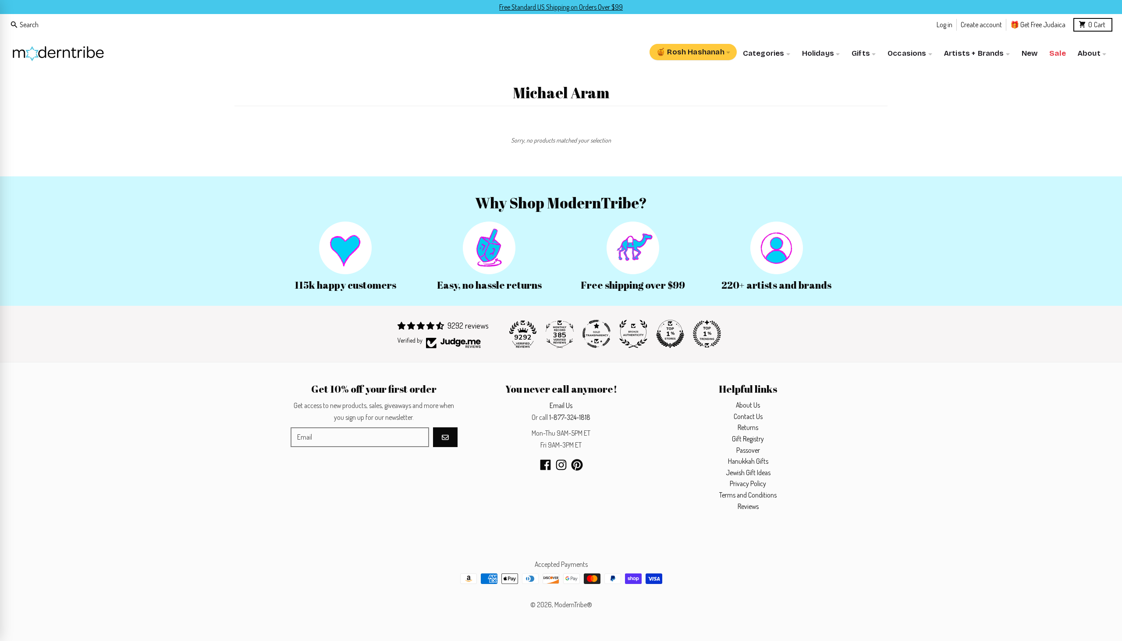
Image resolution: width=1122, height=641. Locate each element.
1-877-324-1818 (569, 417)
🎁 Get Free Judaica (1037, 24)
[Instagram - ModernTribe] (561, 465)
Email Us (561, 405)
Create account (981, 24)
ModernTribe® (573, 604)
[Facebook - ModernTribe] (545, 465)
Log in (944, 24)
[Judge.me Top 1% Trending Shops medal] (707, 334)
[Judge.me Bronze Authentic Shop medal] (633, 334)
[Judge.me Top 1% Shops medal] (670, 334)
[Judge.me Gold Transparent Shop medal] (596, 334)
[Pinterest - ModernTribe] (577, 465)
